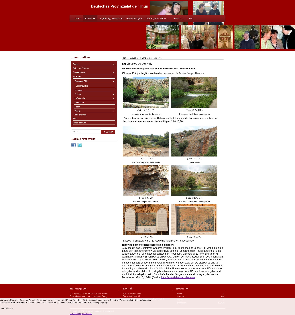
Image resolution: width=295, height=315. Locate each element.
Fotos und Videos (81, 68)
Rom (75, 118)
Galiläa (78, 94)
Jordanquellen (82, 86)
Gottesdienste (79, 72)
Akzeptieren (7, 308)
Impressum (87, 313)
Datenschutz (75, 313)
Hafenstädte (80, 98)
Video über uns (79, 122)
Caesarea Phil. (81, 81)
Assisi (76, 64)
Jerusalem (79, 102)
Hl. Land (77, 76)
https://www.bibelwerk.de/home (178, 277)
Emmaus (79, 90)
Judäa (77, 106)
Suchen (109, 131)
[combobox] (86, 131)
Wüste (77, 111)
